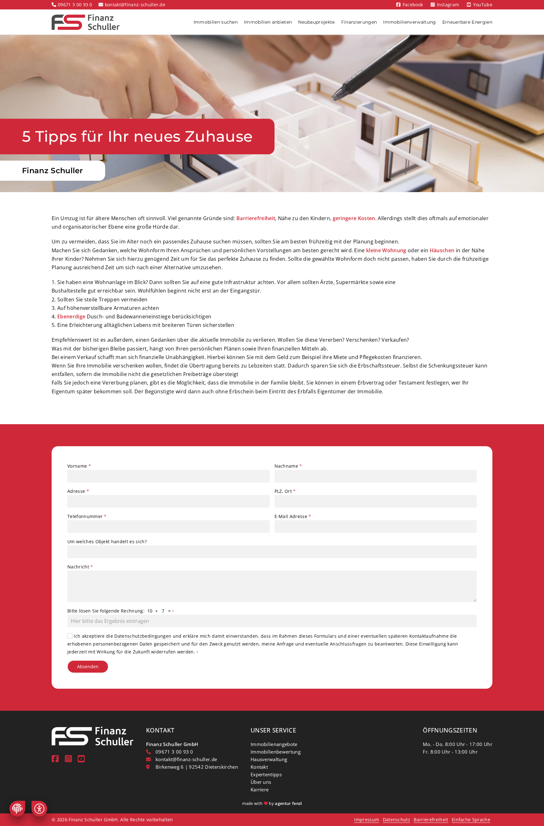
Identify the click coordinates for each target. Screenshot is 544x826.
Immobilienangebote (274, 744)
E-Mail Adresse (293, 516)
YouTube (482, 5)
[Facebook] (55, 758)
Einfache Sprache (471, 820)
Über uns (261, 782)
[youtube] (81, 758)
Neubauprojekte (316, 22)
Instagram (448, 5)
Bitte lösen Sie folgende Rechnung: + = (120, 611)
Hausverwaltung (269, 759)
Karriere (260, 789)
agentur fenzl (288, 803)
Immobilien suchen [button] (216, 22)
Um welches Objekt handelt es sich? (107, 541)
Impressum (366, 820)
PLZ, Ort (285, 491)
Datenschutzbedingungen (142, 636)
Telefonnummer (87, 516)
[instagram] (68, 758)
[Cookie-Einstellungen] (17, 809)
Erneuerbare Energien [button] (467, 22)
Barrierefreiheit (431, 820)
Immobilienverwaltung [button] (409, 22)
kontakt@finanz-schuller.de (135, 5)
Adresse (78, 491)
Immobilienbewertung (276, 752)
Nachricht (80, 567)
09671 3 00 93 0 (75, 5)
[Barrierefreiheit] (39, 809)
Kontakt (259, 767)
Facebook (413, 5)
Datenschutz (397, 820)
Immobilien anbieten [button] (268, 22)
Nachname (288, 466)
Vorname (79, 466)
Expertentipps (266, 774)
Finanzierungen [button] (359, 22)
